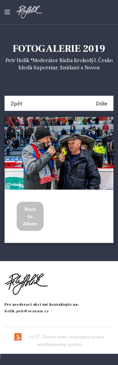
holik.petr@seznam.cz (27, 311)
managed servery (86, 337)
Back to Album (30, 216)
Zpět (16, 103)
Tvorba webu (54, 337)
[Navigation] (7, 12)
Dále (101, 103)
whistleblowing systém (59, 344)
